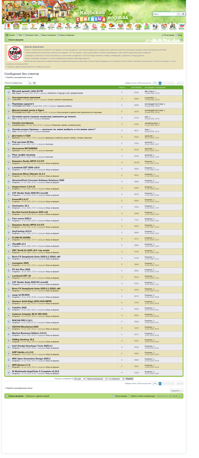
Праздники (112, 26)
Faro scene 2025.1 (21, 218)
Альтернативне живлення (26, 97)
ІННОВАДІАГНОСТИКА (21, 106)
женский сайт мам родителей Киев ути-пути (8, 27)
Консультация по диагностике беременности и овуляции (79, 112)
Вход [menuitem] (180, 35)
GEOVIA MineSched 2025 (25, 326)
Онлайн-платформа (23, 123)
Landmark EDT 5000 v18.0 (25, 167)
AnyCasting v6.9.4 (21, 231)
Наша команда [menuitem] (121, 396)
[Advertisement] (149, 4)
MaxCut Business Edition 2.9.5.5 (29, 333)
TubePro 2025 (19, 307)
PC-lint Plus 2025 (21, 269)
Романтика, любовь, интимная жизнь (66, 125)
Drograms (16, 163)
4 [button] (169, 83)
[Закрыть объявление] (181, 46)
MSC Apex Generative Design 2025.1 (31, 358)
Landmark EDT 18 (21, 276)
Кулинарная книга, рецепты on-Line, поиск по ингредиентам (86, 27)
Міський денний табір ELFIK (27, 91)
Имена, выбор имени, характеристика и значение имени (182, 27)
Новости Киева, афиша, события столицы (129, 27)
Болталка (45, 119)
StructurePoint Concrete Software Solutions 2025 (38, 180)
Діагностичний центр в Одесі (28, 110)
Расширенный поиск (183, 14)
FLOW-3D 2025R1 (21, 237)
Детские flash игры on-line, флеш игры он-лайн (164, 26)
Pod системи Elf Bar (23, 142)
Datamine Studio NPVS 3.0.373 (28, 161)
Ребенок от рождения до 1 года (51, 26)
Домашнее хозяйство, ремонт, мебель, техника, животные (69, 138)
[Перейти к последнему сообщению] (155, 91)
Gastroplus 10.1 (20, 205)
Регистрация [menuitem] (169, 35)
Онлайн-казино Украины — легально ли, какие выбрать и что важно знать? (53, 129)
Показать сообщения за (64, 379)
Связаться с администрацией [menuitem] (37, 396)
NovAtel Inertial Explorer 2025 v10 (30, 212)
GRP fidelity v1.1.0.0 (22, 352)
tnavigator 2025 (20, 263)
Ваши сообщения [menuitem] (49, 35)
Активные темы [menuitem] (32, 35)
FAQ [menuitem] (20, 35)
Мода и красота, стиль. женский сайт (95, 27)
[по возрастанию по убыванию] (116, 379)
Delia (14, 131)
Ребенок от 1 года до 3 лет (60, 27)
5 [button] (173, 83)
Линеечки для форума (25, 26)
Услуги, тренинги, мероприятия (60, 100)
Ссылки (12, 35)
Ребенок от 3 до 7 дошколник (69, 27)
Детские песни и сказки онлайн (156, 26)
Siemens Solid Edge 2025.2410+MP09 (31, 301)
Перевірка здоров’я (23, 104)
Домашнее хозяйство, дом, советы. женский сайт (103, 27)
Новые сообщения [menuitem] (67, 35)
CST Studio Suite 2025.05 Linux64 (30, 193)
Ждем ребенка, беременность (42, 26)
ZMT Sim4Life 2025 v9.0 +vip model (30, 250)
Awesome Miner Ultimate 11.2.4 (28, 174)
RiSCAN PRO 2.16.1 (22, 320)
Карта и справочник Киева (138, 27)
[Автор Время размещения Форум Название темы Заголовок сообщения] (97, 379)
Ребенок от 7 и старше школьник (77, 27)
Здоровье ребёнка (64, 106)
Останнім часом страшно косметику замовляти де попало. (44, 116)
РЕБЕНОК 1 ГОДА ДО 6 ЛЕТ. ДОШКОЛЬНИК (65, 93)
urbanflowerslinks (18, 125)
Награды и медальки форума (34, 26)
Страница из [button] (154, 83)
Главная (16, 26)
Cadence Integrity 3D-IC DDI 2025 (29, 314)
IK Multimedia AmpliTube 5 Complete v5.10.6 (35, 371)
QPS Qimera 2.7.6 (21, 365)
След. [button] (181, 83)
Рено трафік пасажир (23, 154)
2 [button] (163, 83)
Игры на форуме (52, 163)
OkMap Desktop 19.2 (23, 339)
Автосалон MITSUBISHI (24, 148)
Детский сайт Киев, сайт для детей (147, 26)
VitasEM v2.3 (19, 244)
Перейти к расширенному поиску (19, 77)
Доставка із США (21, 135)
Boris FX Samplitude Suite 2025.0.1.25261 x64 (36, 256)
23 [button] (178, 83)
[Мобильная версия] (181, 40)
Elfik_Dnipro (16, 93)
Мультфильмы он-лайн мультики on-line (173, 26)
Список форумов (16, 396)
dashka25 (16, 138)
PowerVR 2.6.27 (20, 199)
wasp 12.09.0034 (21, 295)
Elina (14, 119)
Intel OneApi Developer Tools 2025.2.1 (32, 346)
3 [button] (166, 83)
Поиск (178, 14)
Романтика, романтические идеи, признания (121, 27)
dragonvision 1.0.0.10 (23, 186)
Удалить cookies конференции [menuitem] (143, 396)
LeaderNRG (16, 100)
